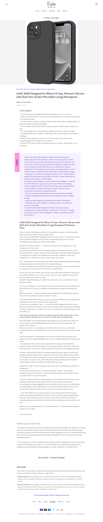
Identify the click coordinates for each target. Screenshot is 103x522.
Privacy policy (49, 514)
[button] (7, 4)
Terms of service (59, 514)
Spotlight (53, 501)
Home (34, 501)
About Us (61, 501)
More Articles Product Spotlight (51, 458)
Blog (39, 501)
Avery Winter (27, 102)
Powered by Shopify (30, 514)
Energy (45, 501)
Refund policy (40, 514)
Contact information (80, 514)
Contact (68, 501)
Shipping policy (69, 514)
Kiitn (24, 514)
